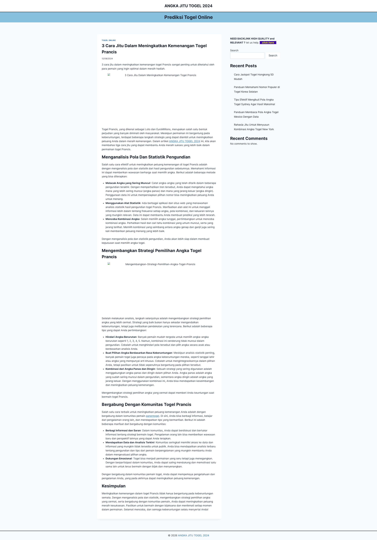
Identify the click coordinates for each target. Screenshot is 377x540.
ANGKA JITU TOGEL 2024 (193, 535)
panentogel (152, 415)
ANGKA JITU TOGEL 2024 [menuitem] (184, 141)
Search (234, 50)
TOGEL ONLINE (109, 40)
